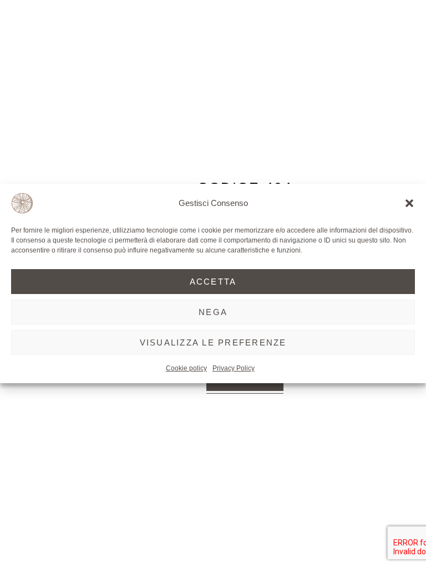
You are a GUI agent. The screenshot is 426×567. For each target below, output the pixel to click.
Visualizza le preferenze (213, 342)
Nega (213, 312)
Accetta (213, 281)
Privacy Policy (233, 368)
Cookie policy (186, 368)
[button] (409, 203)
